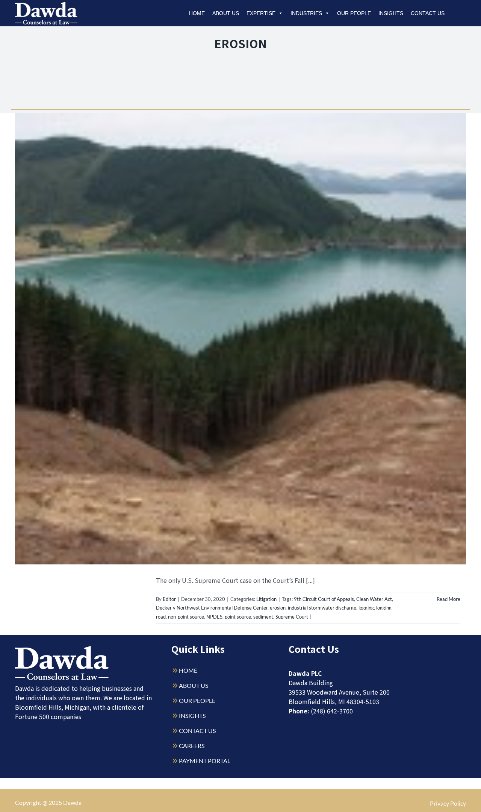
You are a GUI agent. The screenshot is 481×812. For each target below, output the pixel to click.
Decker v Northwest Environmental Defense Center (212, 608)
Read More (448, 599)
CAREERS (191, 745)
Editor (169, 599)
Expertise (261, 13)
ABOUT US (193, 685)
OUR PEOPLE (197, 700)
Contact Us (428, 13)
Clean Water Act (374, 599)
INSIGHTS (192, 715)
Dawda (72, 802)
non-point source (186, 617)
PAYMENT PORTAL (204, 760)
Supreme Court (291, 617)
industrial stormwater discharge (322, 608)
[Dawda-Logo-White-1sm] (62, 648)
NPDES (214, 617)
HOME (188, 670)
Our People (354, 13)
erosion (278, 608)
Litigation (266, 599)
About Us (225, 13)
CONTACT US (197, 730)
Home (197, 13)
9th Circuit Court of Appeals (324, 599)
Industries (306, 13)
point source (238, 617)
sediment (263, 617)
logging (366, 608)
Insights (390, 13)
